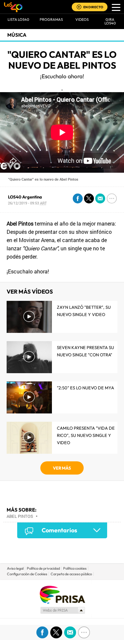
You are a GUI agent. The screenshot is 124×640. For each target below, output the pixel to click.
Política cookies (75, 568)
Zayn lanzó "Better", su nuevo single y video (84, 310)
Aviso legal (15, 568)
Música (16, 35)
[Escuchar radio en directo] (79, 7)
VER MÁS (62, 468)
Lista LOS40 (18, 19)
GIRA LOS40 (110, 21)
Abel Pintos (20, 516)
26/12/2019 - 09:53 (27, 202)
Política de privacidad (43, 568)
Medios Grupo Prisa (62, 610)
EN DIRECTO (93, 7)
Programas (51, 19)
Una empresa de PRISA (62, 594)
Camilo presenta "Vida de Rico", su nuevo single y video (86, 435)
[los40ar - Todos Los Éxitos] (13, 7)
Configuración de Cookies (27, 574)
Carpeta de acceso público (71, 574)
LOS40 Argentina (25, 196)
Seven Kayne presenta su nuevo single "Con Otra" (85, 351)
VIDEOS (82, 19)
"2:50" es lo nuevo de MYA (85, 387)
